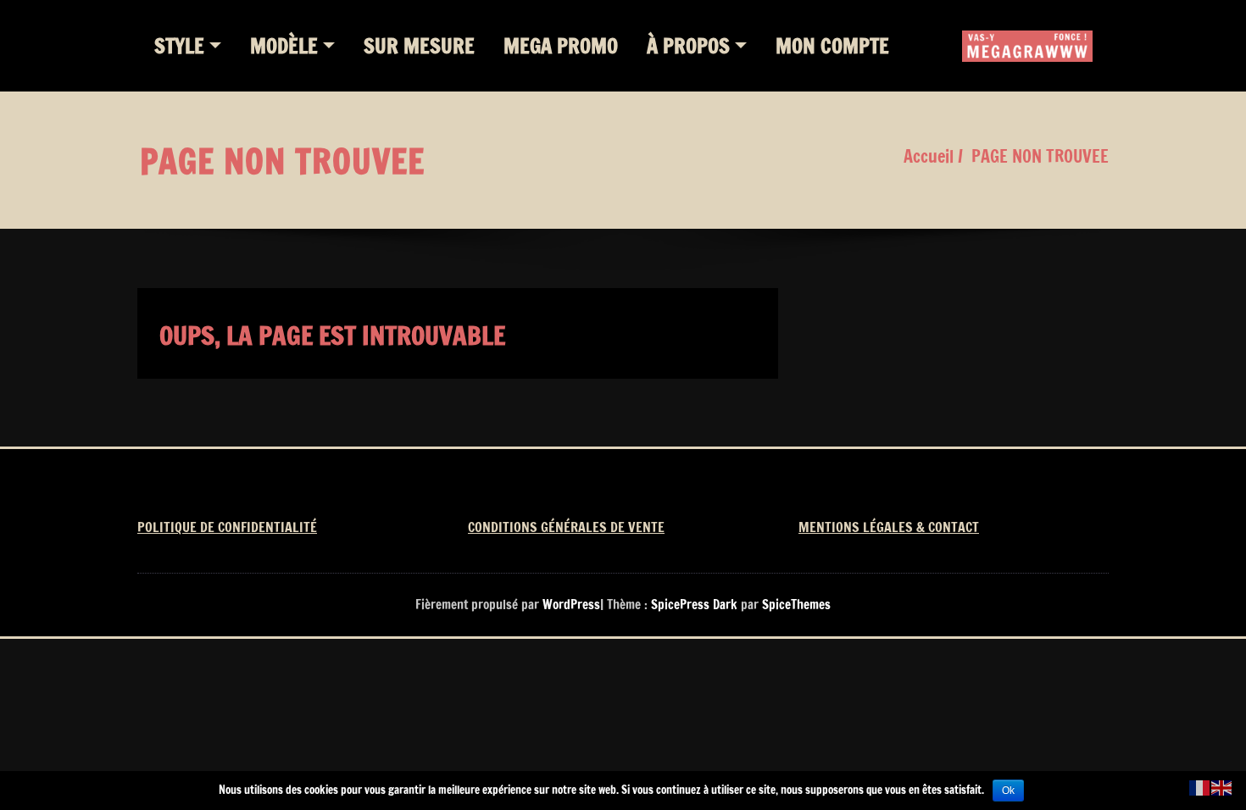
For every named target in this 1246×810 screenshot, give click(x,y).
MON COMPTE (832, 45)
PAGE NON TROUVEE (1040, 156)
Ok (1008, 790)
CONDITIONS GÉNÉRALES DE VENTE (566, 527)
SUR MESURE (419, 45)
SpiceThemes (795, 604)
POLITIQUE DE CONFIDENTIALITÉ (227, 527)
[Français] (1200, 787)
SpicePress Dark (694, 604)
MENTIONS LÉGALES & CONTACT (888, 527)
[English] (1222, 787)
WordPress (571, 604)
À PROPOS (688, 45)
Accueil (929, 156)
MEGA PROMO (560, 45)
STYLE (179, 45)
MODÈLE (284, 45)
